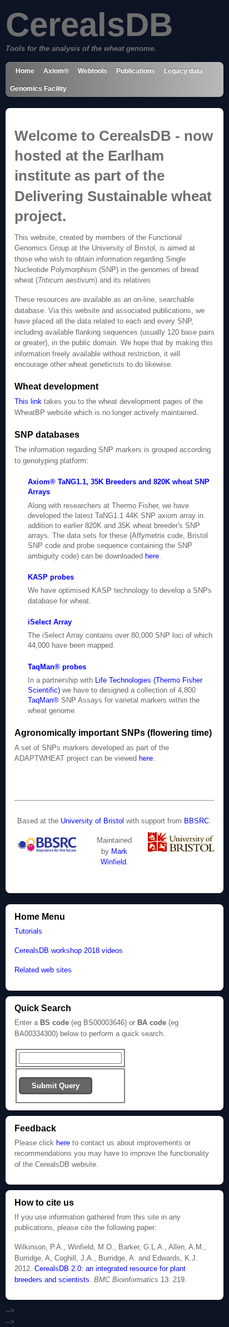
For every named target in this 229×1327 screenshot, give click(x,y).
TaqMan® (43, 700)
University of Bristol (92, 821)
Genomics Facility (38, 88)
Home (25, 70)
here (152, 556)
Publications (135, 70)
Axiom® (56, 70)
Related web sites (43, 970)
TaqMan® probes (57, 667)
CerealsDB (89, 24)
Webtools (92, 70)
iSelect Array (50, 622)
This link (28, 401)
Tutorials (28, 931)
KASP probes (51, 577)
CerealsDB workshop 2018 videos (68, 950)
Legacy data (183, 70)
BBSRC (196, 821)
